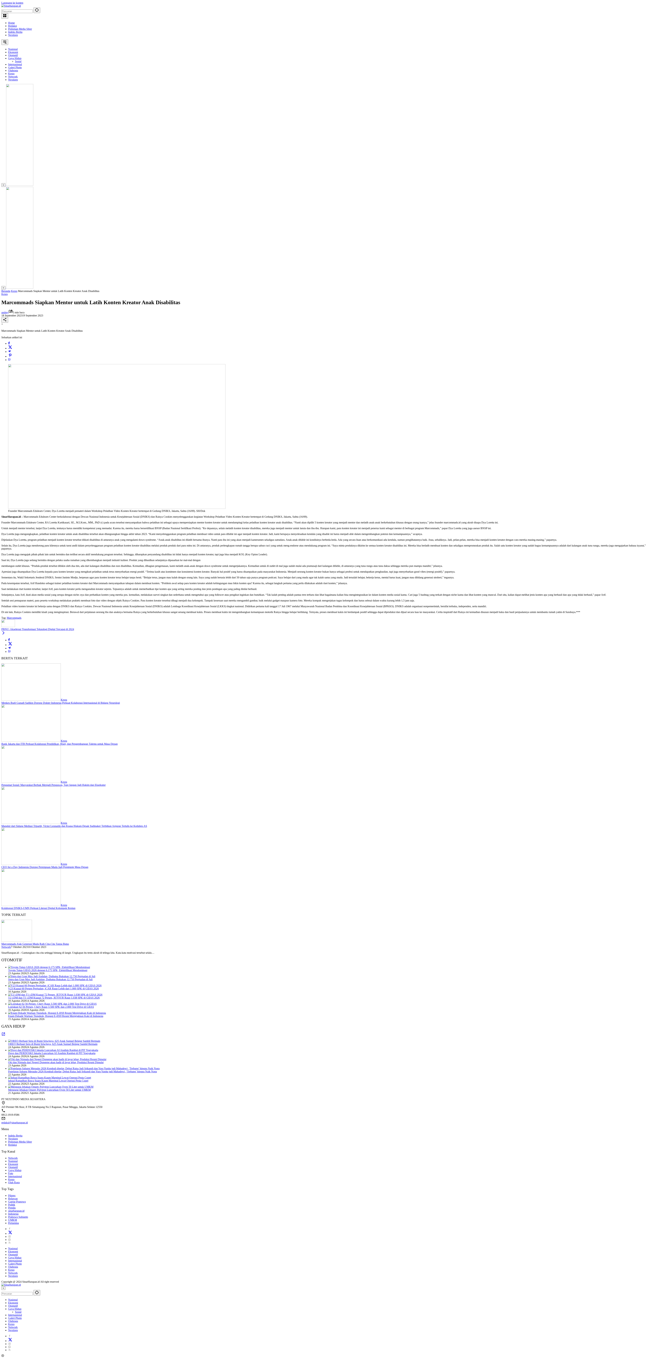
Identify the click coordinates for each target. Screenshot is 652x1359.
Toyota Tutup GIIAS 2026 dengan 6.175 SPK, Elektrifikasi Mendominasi (47, 970)
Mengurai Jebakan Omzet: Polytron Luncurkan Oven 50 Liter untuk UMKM (49, 1089)
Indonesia (13, 1213)
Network (6, 947)
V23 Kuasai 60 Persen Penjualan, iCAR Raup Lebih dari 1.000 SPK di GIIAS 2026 (53, 988)
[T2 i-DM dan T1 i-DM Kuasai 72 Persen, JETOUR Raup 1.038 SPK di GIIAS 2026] (55, 994)
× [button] (3, 1288)
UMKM (12, 1220)
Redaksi (12, 25)
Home (11, 22)
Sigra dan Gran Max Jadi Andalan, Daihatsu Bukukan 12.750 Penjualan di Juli (50, 979)
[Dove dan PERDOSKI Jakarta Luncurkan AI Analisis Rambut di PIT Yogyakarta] (53, 1050)
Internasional (15, 1176)
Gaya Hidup (14, 1170)
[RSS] (9, 1242)
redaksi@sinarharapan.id (14, 1122)
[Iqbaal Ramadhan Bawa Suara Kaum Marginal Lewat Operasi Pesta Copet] (49, 1077)
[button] (36, 10)
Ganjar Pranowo (17, 1201)
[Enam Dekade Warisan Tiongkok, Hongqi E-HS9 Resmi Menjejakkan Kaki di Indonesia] (57, 1013)
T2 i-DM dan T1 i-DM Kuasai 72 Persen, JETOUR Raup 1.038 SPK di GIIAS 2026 (54, 997)
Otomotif (13, 1167)
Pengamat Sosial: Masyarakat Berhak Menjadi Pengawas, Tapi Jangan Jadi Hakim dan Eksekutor (53, 785)
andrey (5, 312)
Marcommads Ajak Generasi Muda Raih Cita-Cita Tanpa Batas (35, 943)
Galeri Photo (15, 1263)
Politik (11, 1204)
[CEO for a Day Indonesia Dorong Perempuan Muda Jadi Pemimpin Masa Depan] (31, 864)
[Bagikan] (4, 320)
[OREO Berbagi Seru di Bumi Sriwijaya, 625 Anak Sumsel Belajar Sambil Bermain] (54, 1041)
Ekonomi (13, 1164)
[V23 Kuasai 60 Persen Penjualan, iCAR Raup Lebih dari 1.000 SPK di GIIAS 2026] (55, 985)
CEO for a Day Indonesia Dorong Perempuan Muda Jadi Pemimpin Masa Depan (44, 867)
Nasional (13, 1161)
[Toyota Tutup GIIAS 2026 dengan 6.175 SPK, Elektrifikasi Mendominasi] (49, 967)
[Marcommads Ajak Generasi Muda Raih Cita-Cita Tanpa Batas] (16, 940)
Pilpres (11, 1195)
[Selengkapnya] (3, 1035)
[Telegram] (9, 351)
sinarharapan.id (16, 1210)
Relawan (13, 1198)
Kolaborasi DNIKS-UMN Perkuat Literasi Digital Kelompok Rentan (38, 908)
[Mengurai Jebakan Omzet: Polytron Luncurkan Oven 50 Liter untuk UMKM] (50, 1086)
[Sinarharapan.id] (11, 5)
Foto (10, 1173)
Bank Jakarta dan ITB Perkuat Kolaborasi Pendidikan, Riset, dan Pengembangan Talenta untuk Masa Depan (59, 743)
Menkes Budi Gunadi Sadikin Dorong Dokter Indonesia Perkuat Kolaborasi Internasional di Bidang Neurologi (60, 702)
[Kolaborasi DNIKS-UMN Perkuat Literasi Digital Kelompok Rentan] (31, 905)
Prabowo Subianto (18, 1216)
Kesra (4, 294)
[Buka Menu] (4, 16)
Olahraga (13, 1266)
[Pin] (10, 356)
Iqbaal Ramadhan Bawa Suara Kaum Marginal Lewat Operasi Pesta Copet (48, 1080)
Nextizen (13, 35)
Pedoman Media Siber (20, 28)
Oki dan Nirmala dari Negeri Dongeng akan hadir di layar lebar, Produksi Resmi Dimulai (56, 1062)
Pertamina (13, 1223)
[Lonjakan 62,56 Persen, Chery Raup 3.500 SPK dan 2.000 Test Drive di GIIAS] (52, 1003)
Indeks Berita (15, 32)
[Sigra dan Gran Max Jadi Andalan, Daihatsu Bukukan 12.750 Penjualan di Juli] (51, 976)
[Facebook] (9, 343)
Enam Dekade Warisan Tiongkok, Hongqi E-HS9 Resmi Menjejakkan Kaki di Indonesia (55, 1016)
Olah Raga (14, 1182)
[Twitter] (10, 348)
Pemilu (12, 1207)
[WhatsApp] (9, 359)
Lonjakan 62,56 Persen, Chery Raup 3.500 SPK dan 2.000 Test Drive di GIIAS (51, 1006)
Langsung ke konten (12, 2)
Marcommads (14, 617)
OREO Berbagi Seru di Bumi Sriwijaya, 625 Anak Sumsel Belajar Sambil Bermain (52, 1044)
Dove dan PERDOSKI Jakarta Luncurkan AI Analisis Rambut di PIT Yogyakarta (51, 1053)
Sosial (18, 1311)
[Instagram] (9, 1236)
